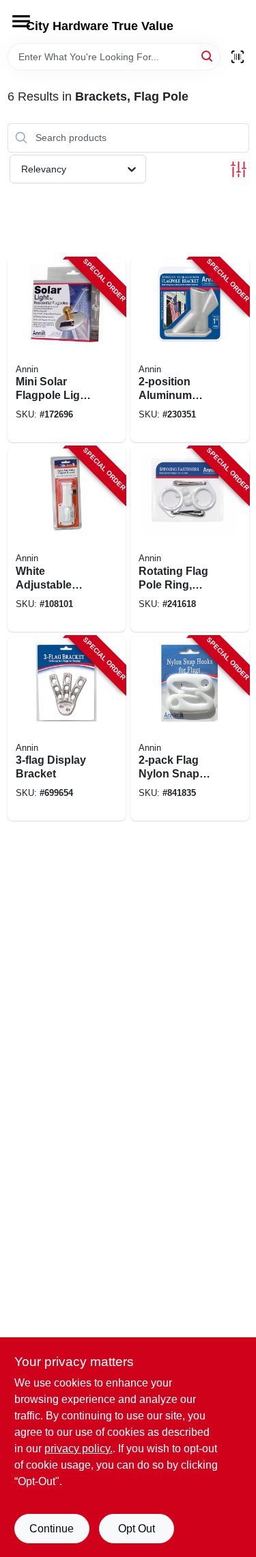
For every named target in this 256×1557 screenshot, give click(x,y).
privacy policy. (78, 1448)
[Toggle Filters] (238, 169)
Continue (51, 1528)
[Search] (208, 55)
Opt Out (136, 1528)
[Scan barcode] (237, 56)
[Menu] (21, 21)
